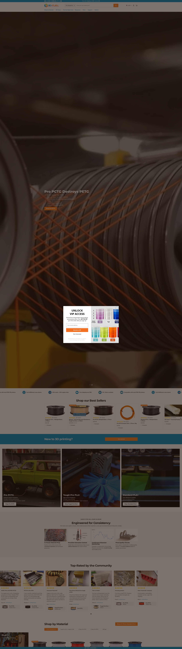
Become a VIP (77, 330)
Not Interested (77, 334)
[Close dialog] (117, 308)
